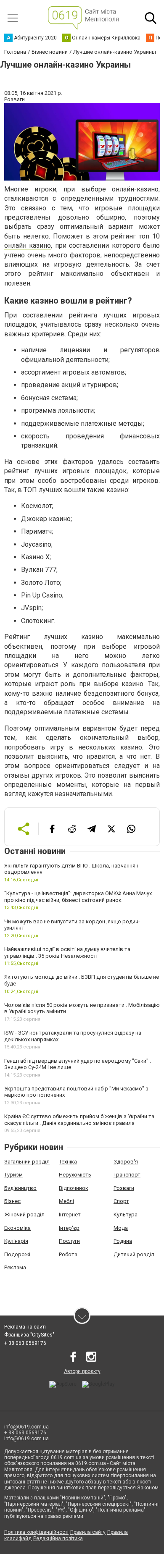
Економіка (17, 1228)
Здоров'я (126, 1161)
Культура (126, 1214)
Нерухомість (75, 1174)
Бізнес (12, 1201)
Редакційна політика (58, 1538)
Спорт (121, 1201)
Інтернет (70, 1214)
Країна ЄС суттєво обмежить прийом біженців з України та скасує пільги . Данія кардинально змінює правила (79, 1119)
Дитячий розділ (134, 1254)
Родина (123, 1241)
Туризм (13, 1174)
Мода (121, 1228)
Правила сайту (88, 1532)
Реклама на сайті (25, 1327)
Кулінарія (16, 1241)
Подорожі (17, 1254)
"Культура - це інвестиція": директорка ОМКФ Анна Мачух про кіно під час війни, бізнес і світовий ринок (78, 896)
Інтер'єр (69, 1228)
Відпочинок (73, 1188)
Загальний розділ (27, 1161)
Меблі (66, 1201)
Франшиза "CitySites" (29, 1335)
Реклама (15, 1267)
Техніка (68, 1161)
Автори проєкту (82, 1371)
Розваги (124, 1188)
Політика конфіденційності (36, 1532)
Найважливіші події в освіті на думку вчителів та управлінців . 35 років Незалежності (67, 952)
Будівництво (20, 1188)
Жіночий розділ (24, 1214)
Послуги (69, 1241)
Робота (68, 1254)
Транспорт (127, 1174)
